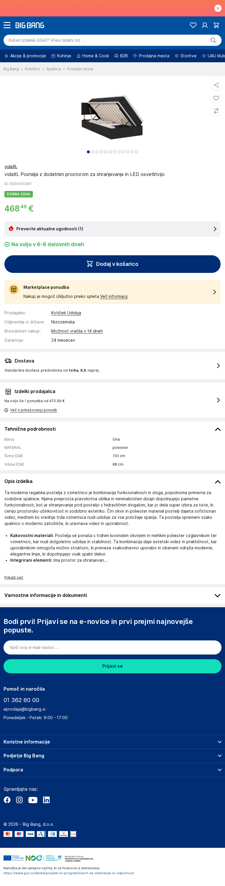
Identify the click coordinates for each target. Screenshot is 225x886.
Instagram (19, 799)
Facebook (7, 799)
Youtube (33, 799)
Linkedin (46, 799)
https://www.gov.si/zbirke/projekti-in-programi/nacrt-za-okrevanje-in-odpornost (69, 873)
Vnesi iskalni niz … (47, 40)
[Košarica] (216, 25)
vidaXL (10, 166)
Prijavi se (112, 666)
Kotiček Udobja (66, 313)
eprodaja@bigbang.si (24, 709)
